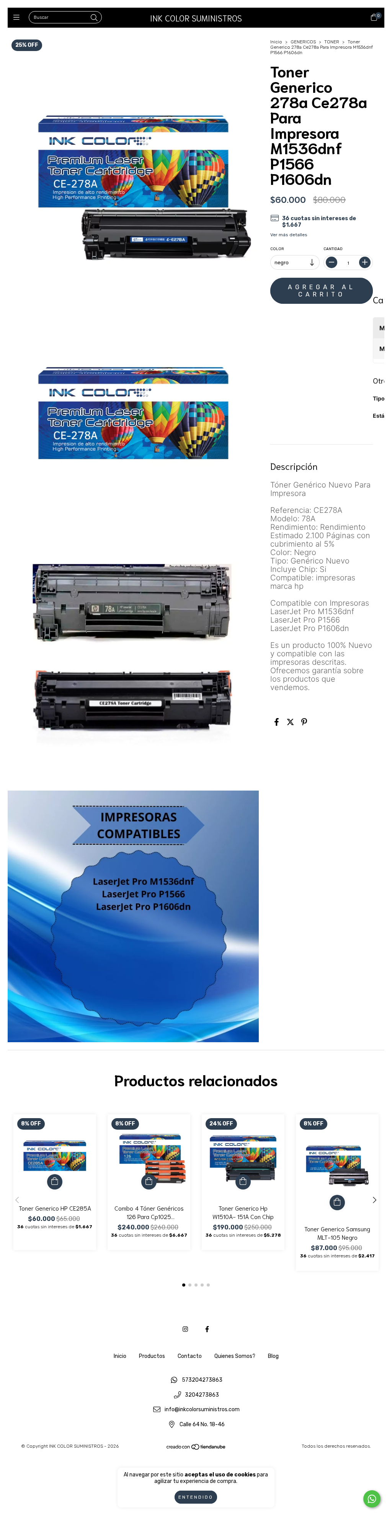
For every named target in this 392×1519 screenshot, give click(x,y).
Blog (273, 1356)
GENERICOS (303, 41)
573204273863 (202, 1380)
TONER (331, 41)
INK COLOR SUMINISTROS (196, 17)
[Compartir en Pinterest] (304, 722)
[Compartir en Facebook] (276, 722)
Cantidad (333, 249)
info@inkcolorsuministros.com (202, 1410)
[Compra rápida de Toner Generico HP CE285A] (54, 1181)
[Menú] (18, 18)
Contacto (190, 1356)
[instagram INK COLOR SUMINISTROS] (185, 1329)
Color (277, 249)
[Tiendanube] (196, 1448)
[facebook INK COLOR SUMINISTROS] (207, 1329)
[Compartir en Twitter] (290, 722)
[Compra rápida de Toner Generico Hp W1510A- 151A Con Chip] (243, 1181)
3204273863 (202, 1395)
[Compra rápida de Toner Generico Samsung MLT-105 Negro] (337, 1202)
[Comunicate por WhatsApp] (372, 1498)
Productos (152, 1356)
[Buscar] (94, 18)
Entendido (195, 1497)
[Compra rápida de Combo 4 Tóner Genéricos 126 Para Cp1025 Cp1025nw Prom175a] (149, 1181)
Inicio (276, 41)
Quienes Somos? (234, 1356)
